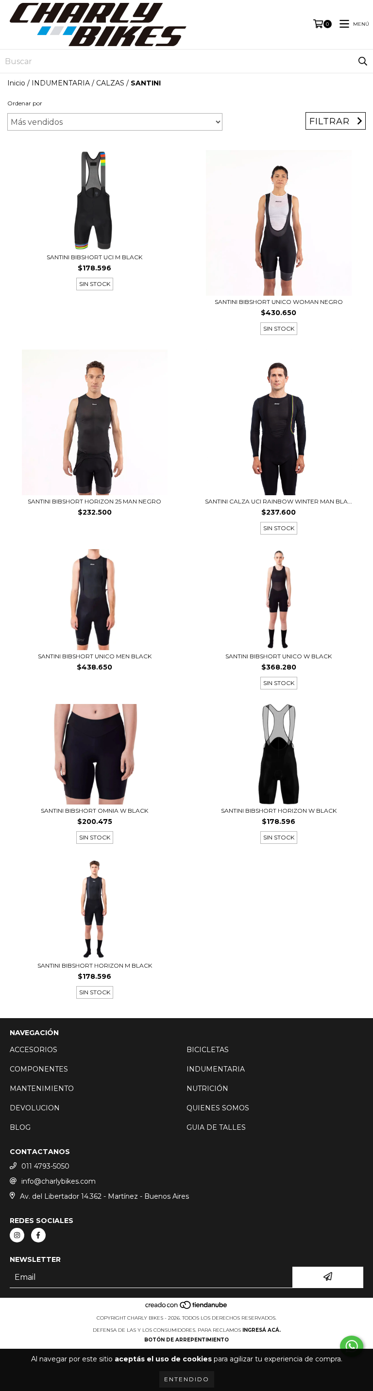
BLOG (20, 1127)
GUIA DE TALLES (216, 1127)
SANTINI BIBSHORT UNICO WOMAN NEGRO (279, 301)
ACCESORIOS (33, 1049)
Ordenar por (24, 103)
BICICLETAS (207, 1049)
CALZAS (110, 83)
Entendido (186, 1379)
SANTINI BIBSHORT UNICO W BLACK (278, 656)
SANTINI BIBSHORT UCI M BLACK (94, 257)
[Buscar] (363, 61)
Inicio (16, 83)
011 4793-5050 (45, 1166)
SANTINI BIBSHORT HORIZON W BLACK (279, 810)
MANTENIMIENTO (42, 1088)
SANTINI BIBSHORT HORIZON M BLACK (94, 965)
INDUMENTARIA (61, 83)
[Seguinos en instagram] (17, 1235)
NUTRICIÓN (207, 1088)
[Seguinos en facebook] (38, 1235)
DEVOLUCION (35, 1108)
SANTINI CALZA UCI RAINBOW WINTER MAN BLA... (278, 501)
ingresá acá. (261, 1330)
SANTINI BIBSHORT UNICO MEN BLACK (95, 656)
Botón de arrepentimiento (186, 1340)
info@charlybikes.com (58, 1181)
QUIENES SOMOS (217, 1108)
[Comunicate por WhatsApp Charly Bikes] (351, 1346)
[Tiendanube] (186, 1308)
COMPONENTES (39, 1069)
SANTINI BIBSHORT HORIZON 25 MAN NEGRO (94, 501)
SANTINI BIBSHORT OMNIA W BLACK (94, 810)
